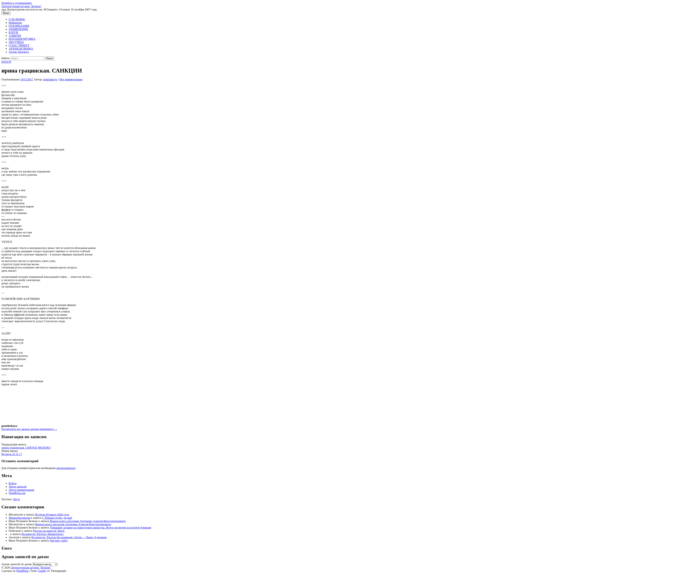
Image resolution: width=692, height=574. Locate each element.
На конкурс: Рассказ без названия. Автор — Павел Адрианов (69, 537)
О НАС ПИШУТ (19, 45)
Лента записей (17, 486)
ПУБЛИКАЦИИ (19, 25)
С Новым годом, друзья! (57, 517)
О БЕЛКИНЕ (17, 19)
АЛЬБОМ (15, 35)
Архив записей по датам (16, 564)
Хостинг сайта (59, 540)
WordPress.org (17, 493)
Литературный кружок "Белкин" (21, 6)
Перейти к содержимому (16, 3)
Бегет (16, 499)
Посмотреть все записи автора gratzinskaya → (29, 429)
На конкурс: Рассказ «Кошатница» (42, 534)
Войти (13, 483)
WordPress (22, 570)
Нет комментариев (70, 79)
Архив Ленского (19, 51)
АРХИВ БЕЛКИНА (21, 48)
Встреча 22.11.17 (11, 454)
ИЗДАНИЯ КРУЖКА (22, 38)
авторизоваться (65, 468)
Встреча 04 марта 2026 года (52, 514)
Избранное (15, 22)
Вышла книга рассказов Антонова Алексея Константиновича (88, 521)
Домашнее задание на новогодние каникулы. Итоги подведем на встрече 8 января (100, 527)
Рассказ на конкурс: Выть (49, 530)
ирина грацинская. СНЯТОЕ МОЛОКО (26, 447)
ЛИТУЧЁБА (16, 42)
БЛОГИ (13, 32)
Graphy (42, 570)
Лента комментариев (21, 489)
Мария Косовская (19, 517)
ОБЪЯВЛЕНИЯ (18, 29)
